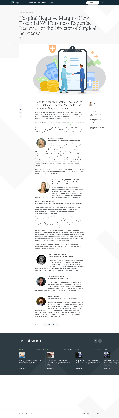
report (39, 116)
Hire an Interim (42, 2)
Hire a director (32, 2)
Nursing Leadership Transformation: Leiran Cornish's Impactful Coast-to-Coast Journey (97, 113)
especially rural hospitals (75, 124)
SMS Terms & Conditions (87, 413)
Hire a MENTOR (93, 2)
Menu (103, 2)
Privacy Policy (97, 413)
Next (100, 341)
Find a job (50, 2)
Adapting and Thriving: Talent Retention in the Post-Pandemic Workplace (97, 127)
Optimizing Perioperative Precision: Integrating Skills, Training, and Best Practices (96, 121)
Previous (95, 341)
